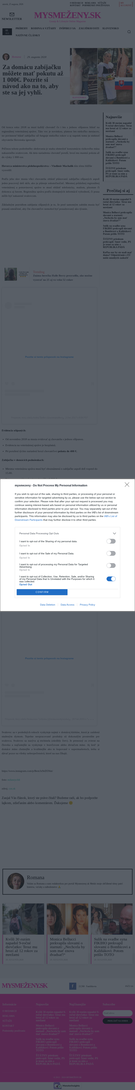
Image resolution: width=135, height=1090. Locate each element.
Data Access (67, 604)
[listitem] (67, 533)
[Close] (128, 485)
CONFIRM (42, 592)
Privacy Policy (87, 604)
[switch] (111, 541)
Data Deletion (47, 604)
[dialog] (67, 545)
